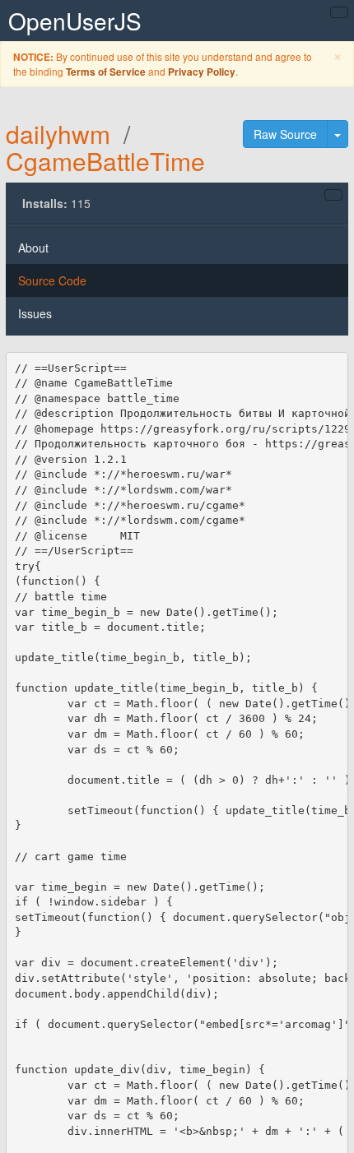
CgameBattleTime (105, 160)
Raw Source (285, 134)
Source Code (52, 280)
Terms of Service (106, 72)
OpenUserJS (75, 20)
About (33, 247)
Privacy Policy (201, 72)
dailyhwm (58, 133)
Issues (35, 313)
